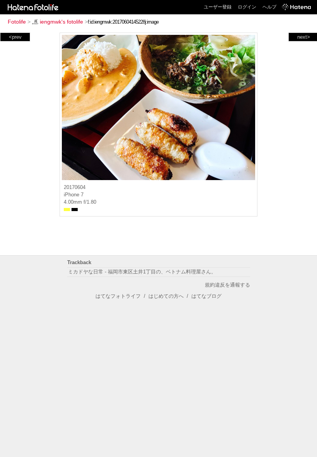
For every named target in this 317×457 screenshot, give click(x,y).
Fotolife (17, 22)
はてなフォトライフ (118, 296)
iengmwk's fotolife (61, 22)
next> (303, 37)
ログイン (247, 7)
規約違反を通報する (227, 285)
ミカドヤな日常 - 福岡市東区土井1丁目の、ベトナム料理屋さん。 (142, 272)
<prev (15, 37)
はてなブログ (206, 296)
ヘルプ (269, 7)
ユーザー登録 (218, 7)
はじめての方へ (166, 296)
